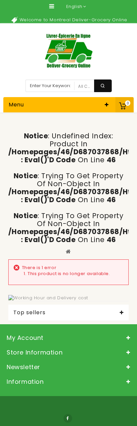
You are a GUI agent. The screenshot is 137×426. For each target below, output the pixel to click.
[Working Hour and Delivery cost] (48, 298)
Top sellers (29, 313)
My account (25, 338)
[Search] (103, 85)
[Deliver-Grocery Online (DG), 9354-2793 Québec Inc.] (68, 50)
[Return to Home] (68, 251)
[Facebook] (68, 418)
